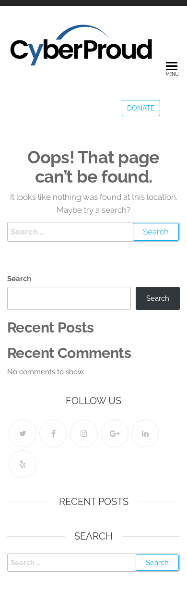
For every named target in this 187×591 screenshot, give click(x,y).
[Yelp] (22, 464)
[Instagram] (84, 433)
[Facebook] (53, 433)
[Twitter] (22, 433)
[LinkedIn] (145, 433)
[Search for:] (93, 232)
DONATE (141, 108)
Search (19, 278)
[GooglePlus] (115, 433)
